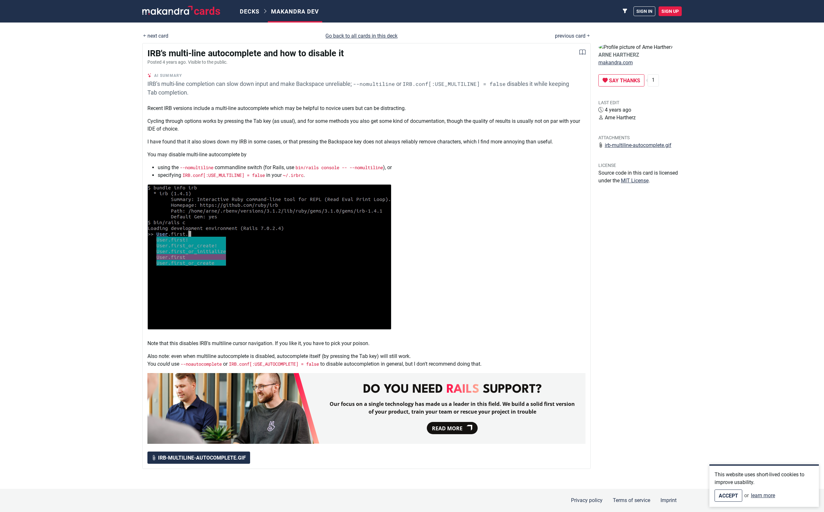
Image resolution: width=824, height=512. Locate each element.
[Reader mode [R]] (582, 53)
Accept (728, 496)
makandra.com (615, 62)
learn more (763, 495)
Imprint (668, 500)
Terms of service (631, 500)
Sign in (644, 11)
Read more (447, 428)
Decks (249, 11)
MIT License (635, 181)
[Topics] (625, 11)
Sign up (670, 11)
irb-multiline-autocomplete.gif (638, 145)
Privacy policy (587, 500)
